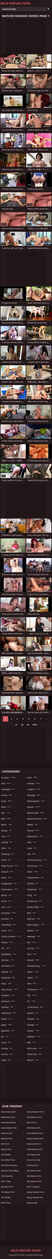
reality (33, 930)
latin (32, 777)
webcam (33, 1036)
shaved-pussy (36, 966)
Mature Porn (7, 1138)
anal (6, 783)
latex (6, 1060)
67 (16, 724)
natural (33, 830)
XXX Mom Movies (9, 1165)
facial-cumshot (11, 936)
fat (5, 948)
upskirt (32, 1013)
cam (6, 836)
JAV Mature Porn (34, 1117)
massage (33, 795)
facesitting (8, 924)
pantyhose (34, 889)
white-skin (34, 1054)
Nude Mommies (8, 1122)
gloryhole (8, 977)
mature (33, 807)
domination (9, 889)
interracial (8, 1013)
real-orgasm (35, 924)
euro (6, 907)
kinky (6, 1042)
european (8, 913)
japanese (8, 1030)
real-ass (33, 918)
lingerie (33, 789)
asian (6, 801)
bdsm (6, 824)
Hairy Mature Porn (35, 1111)
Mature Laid (6, 1133)
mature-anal (35, 812)
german (7, 960)
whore (33, 1060)
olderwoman (35, 877)
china (6, 860)
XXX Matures (7, 1176)
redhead (33, 936)
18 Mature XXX (8, 1192)
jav (4, 1036)
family (7, 942)
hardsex (7, 1007)
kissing (6, 1048)
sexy (32, 954)
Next (34, 724)
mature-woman (37, 818)
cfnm (6, 848)
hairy (6, 983)
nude (31, 848)
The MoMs (6, 1197)
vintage (32, 1024)
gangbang (8, 954)
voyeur (33, 1030)
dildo (6, 877)
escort (6, 901)
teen (32, 983)
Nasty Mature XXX (35, 1138)
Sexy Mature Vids (9, 1127)
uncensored (35, 1007)
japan (6, 1024)
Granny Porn (33, 1165)
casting (6, 842)
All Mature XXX (34, 1127)
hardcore (8, 1001)
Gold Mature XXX (35, 1149)
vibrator (33, 1019)
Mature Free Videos (10, 1170)
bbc (5, 812)
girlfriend (7, 966)
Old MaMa (6, 1154)
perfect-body (35, 907)
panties (32, 883)
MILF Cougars (33, 1186)
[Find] (49, 9)
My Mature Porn (34, 1181)
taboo (32, 971)
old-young (34, 865)
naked (32, 824)
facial (6, 930)
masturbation (36, 801)
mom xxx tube (34, 1160)
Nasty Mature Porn (35, 1192)
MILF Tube (6, 1181)
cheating (7, 854)
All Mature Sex (33, 1154)
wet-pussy (34, 1048)
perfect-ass (34, 901)
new (32, 842)
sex (32, 942)
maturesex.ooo (8, 1117)
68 (22, 724)
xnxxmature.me (8, 1111)
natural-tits (35, 836)
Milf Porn (5, 1143)
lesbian (33, 783)
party (31, 895)
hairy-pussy (9, 989)
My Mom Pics (7, 1186)
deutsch (7, 871)
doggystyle (9, 883)
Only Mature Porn (35, 1133)
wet (31, 1042)
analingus (8, 789)
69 (28, 724)
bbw (6, 818)
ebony (6, 895)
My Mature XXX (34, 1176)
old (31, 854)
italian (6, 1019)
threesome (35, 989)
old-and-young (37, 860)
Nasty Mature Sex (35, 1197)
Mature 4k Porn (34, 1143)
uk (31, 1001)
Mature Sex (6, 1149)
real (31, 913)
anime (6, 795)
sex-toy (33, 948)
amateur (8, 777)
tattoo (32, 977)
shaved (33, 960)
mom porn (6, 1202)
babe (6, 807)
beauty (6, 830)
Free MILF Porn (8, 1160)
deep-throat (9, 865)
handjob (7, 995)
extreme (7, 918)
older (32, 871)
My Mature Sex (34, 1170)
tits (32, 995)
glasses (7, 971)
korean (6, 1054)
